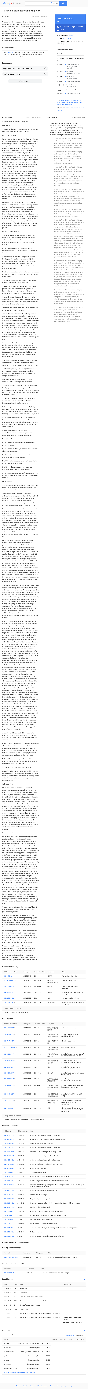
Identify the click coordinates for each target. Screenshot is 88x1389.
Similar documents (72, 102)
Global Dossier (79, 108)
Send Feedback (28, 1386)
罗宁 (64, 38)
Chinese (71, 35)
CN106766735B (9, 1139)
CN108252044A (9, 1054)
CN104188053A (9, 1143)
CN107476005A (9, 1041)
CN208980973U (9, 1236)
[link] (25, 54)
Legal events (61, 102)
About (18, 1386)
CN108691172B (9, 1207)
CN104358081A (9, 1028)
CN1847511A (8, 976)
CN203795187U (9, 1172)
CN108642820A (9, 1067)
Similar (61, 29)
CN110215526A (9, 1085)
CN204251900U (9, 1160)
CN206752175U (9, 1176)
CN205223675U (9, 1195)
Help (70, 1386)
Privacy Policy (61, 1386)
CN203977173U (9, 1002)
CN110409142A (9, 1156)
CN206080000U (9, 1215)
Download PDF (64, 27)
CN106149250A (9, 1034)
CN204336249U (9, 1224)
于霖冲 (69, 38)
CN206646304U (9, 1228)
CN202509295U (9, 992)
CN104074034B (9, 1168)
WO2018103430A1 (10, 1047)
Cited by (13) (77, 100)
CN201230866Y (9, 1199)
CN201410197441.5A (11, 1257)
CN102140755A (9, 986)
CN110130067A (9, 1079)
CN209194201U (9, 1211)
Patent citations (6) (66, 100)
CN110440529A (9, 1094)
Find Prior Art (78, 27)
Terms (52, 1386)
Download (70, 1335)
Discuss (59, 110)
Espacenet (69, 108)
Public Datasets (42, 1386)
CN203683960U (9, 1203)
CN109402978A (9, 1190)
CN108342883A (9, 1060)
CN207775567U (9, 1164)
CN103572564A (9, 1152)
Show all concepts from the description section (19, 1372)
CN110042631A (9, 1073)
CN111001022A (9, 1100)
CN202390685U (9, 1219)
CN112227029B (9, 1185)
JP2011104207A (9, 980)
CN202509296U (9, 998)
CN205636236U (9, 1181)
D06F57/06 (10, 52)
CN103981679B (9, 1135)
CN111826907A (9, 1108)
